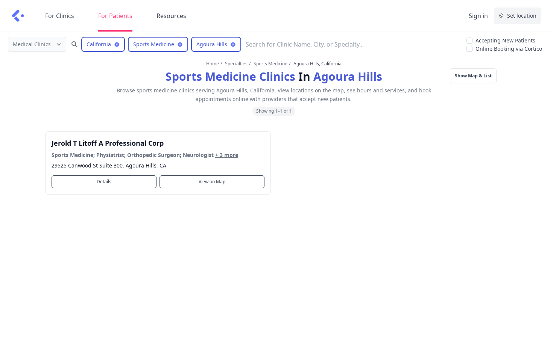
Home (212, 63)
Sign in (478, 16)
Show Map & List (473, 75)
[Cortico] (18, 16)
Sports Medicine (270, 63)
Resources (171, 16)
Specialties (236, 63)
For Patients (115, 16)
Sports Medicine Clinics (230, 76)
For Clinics (59, 16)
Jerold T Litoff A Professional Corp (108, 143)
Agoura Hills (347, 76)
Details (104, 181)
